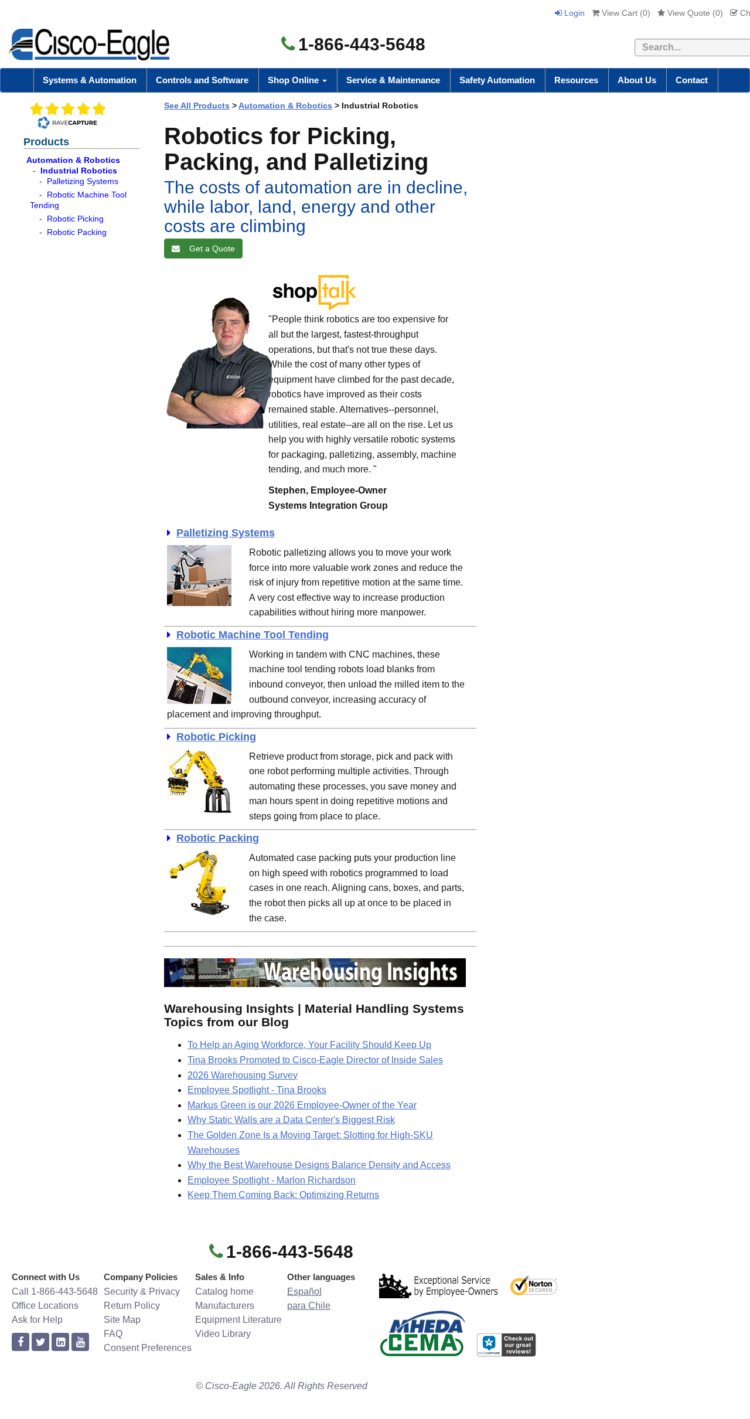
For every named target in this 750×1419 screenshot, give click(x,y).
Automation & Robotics (73, 160)
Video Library (223, 1334)
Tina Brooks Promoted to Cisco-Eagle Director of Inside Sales (315, 1060)
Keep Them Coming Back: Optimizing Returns (283, 1195)
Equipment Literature (238, 1320)
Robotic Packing (77, 232)
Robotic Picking (75, 218)
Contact (692, 80)
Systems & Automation (90, 80)
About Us (637, 80)
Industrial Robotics (78, 170)
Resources (576, 80)
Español (304, 1292)
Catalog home (224, 1292)
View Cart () (624, 13)
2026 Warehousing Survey (243, 1075)
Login (573, 13)
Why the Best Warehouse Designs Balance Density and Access (319, 1165)
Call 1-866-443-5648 (55, 1292)
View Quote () (694, 13)
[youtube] (80, 1342)
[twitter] (40, 1342)
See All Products (197, 105)
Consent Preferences (148, 1348)
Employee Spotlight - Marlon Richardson (272, 1180)
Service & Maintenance (393, 80)
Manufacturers (224, 1306)
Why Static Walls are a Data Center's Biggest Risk (291, 1120)
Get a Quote (210, 248)
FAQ (113, 1334)
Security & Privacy (142, 1292)
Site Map (122, 1320)
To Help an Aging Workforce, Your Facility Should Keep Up (309, 1045)
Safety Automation (497, 80)
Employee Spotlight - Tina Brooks (257, 1090)
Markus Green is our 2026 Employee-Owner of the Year (302, 1105)
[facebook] (20, 1342)
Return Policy (132, 1306)
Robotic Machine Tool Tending (252, 635)
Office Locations (45, 1306)
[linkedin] (60, 1342)
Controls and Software (202, 80)
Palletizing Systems (82, 181)
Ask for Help (37, 1320)
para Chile (308, 1306)
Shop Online (294, 80)
